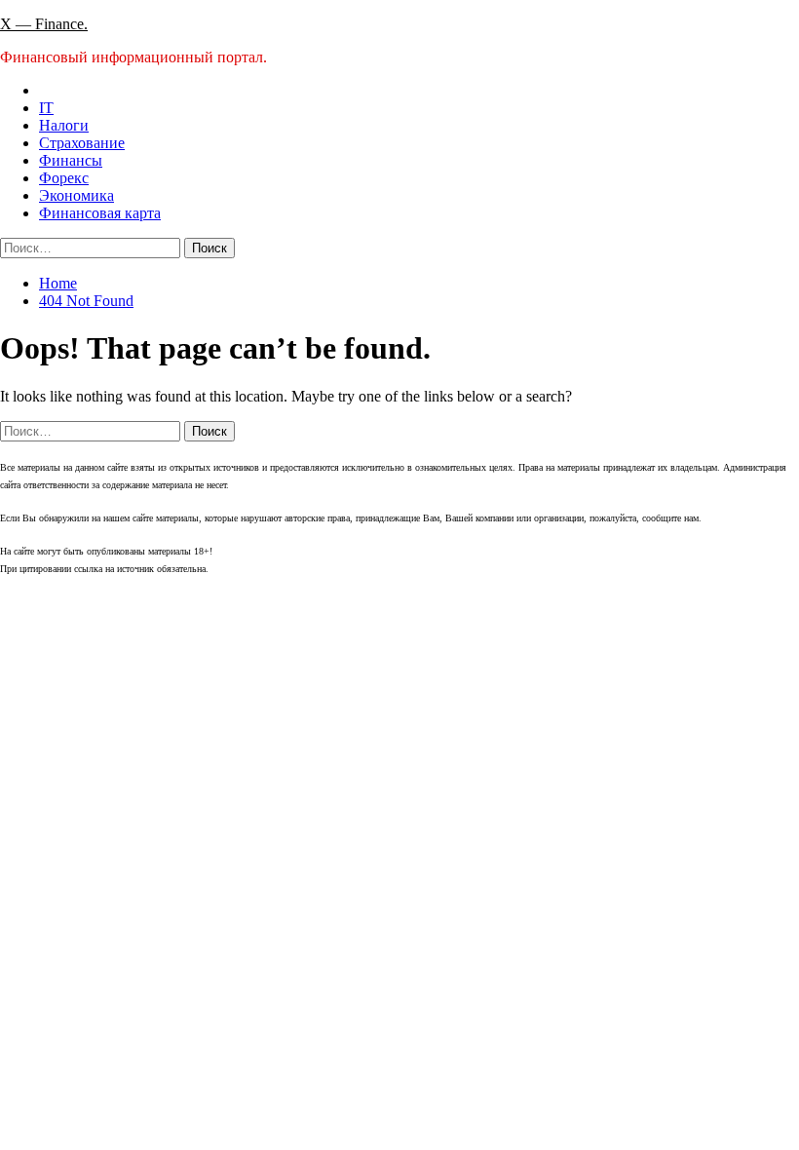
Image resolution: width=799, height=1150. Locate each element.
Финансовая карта (100, 213)
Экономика (76, 195)
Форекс (64, 178)
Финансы (70, 160)
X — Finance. (44, 24)
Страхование (82, 142)
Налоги (64, 125)
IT (46, 107)
